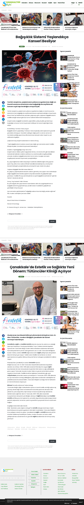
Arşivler (33, 481)
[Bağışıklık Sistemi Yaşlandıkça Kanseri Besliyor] (29, 66)
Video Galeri (34, 474)
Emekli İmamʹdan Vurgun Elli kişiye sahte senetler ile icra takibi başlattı (73, 121)
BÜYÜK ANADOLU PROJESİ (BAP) (72, 113)
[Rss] (16, 478)
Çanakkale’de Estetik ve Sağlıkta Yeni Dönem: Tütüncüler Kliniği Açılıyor (73, 67)
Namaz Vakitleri (62, 478)
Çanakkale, (11, 344)
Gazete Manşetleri (63, 493)
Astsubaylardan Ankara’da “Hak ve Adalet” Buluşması (73, 101)
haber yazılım (3, 503)
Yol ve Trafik (61, 476)
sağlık (17, 344)
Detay (67, 503)
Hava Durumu (62, 473)
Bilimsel (10, 385)
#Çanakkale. (32, 429)
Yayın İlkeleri (4, 486)
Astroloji (74, 482)
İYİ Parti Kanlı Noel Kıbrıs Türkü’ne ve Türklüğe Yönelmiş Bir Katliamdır (73, 140)
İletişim (33, 487)
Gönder (52, 221)
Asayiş (45, 489)
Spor (55, 3)
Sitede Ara (75, 473)
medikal (23, 344)
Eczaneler (60, 480)
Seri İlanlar (60, 489)
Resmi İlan (61, 3)
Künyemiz (34, 484)
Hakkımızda (4, 484)
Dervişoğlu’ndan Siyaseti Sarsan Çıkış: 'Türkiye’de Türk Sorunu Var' (72, 94)
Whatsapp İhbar (19, 486)
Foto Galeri (34, 471)
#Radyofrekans (51, 427)
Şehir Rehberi (61, 491)
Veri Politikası (4, 488)
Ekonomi (37, 3)
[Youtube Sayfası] (10, 478)
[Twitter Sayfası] (4, 478)
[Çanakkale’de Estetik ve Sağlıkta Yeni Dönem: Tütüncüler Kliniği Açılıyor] (29, 298)
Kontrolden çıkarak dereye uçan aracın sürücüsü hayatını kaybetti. (73, 85)
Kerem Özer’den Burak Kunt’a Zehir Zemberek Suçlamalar (73, 76)
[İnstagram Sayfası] (7, 478)
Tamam (74, 503)
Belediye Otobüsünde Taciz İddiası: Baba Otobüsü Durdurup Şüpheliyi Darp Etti (73, 156)
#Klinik (18, 427)
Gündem (24, 3)
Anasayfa (4, 10)
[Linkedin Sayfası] (13, 478)
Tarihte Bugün (62, 484)
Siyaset (44, 3)
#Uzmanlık (24, 429)
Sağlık (50, 3)
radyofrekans (11, 375)
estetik (28, 344)
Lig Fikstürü (61, 482)
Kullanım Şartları (19, 484)
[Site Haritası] (19, 478)
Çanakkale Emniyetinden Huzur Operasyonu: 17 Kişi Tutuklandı (73, 58)
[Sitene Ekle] (22, 478)
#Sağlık (23, 427)
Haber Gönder (18, 488)
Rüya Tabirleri (76, 480)
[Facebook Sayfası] (2, 478)
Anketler (74, 476)
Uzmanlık (32, 362)
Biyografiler (75, 478)
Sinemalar (60, 487)
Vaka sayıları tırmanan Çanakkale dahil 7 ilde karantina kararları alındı (73, 130)
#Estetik (28, 427)
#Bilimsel (34, 427)
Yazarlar (33, 478)
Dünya (31, 3)
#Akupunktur (11, 427)
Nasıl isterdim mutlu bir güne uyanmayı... (73, 147)
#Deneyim (10, 429)
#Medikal (17, 429)
